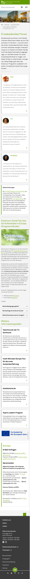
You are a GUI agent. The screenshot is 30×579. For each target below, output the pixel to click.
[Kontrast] (21, 7)
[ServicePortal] (18, 573)
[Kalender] (11, 573)
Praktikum (14, 297)
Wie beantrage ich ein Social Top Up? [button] (12, 310)
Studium (16, 295)
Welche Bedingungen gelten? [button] (10, 306)
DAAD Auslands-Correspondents (16, 191)
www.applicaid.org (18, 199)
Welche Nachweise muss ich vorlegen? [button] (13, 315)
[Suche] (8, 573)
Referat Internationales (8, 7)
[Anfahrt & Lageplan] (15, 573)
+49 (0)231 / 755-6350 (13, 537)
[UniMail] (22, 573)
